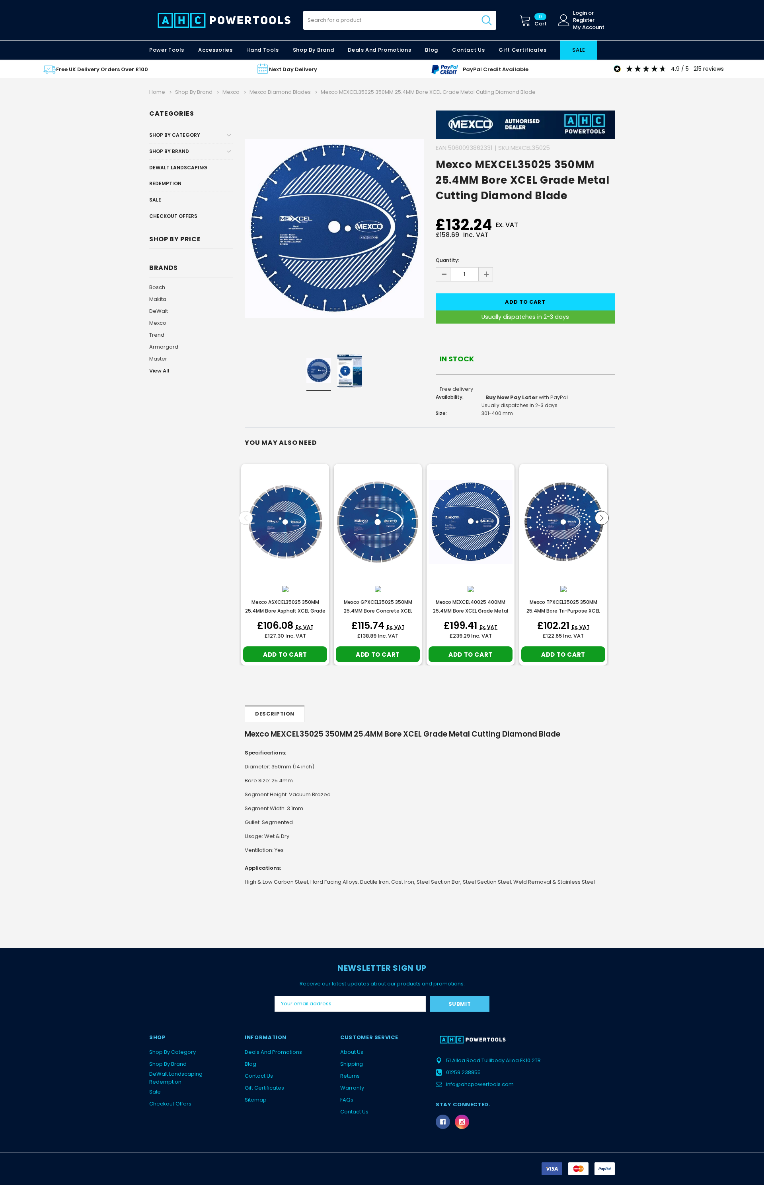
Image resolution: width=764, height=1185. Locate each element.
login (580, 13)
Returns (350, 1076)
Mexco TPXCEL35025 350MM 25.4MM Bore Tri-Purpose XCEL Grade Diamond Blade (563, 611)
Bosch (157, 287)
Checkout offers (173, 216)
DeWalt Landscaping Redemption (178, 175)
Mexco (157, 323)
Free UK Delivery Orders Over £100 (102, 69)
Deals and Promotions (379, 50)
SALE (578, 50)
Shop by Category (174, 135)
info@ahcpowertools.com (480, 1084)
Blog (250, 1064)
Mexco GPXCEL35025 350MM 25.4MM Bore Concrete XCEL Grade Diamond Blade (378, 611)
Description (274, 714)
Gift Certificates (264, 1088)
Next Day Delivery (293, 69)
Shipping (351, 1064)
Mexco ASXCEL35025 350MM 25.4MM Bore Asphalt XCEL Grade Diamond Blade (285, 611)
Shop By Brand (169, 151)
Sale (155, 199)
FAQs (346, 1100)
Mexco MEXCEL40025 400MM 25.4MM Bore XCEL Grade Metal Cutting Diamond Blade (470, 611)
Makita (157, 299)
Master (158, 359)
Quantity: (447, 260)
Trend (156, 335)
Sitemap (256, 1100)
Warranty (352, 1088)
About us (351, 1052)
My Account (588, 27)
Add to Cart (285, 654)
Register (583, 20)
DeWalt (158, 311)
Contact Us (259, 1076)
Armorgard (163, 347)
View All (159, 370)
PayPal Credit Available (495, 69)
